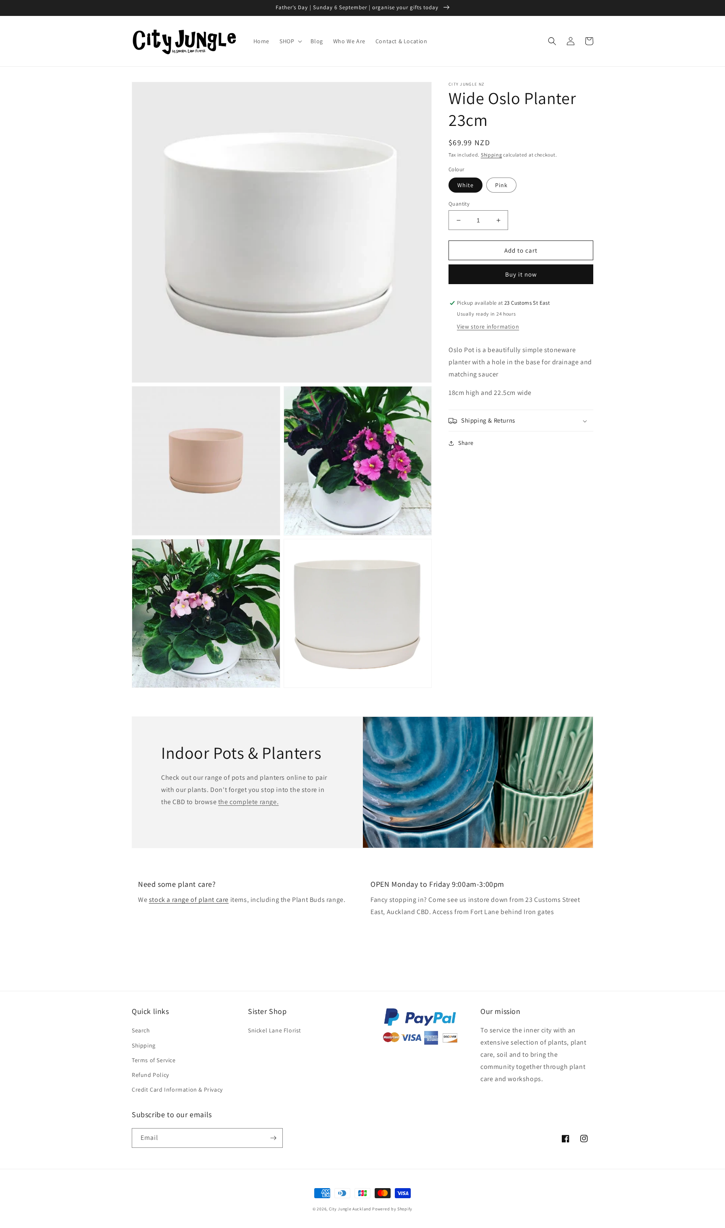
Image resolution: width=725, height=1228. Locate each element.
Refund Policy (150, 1075)
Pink (501, 185)
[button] (289, 41)
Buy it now (521, 275)
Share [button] (466, 443)
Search (141, 1030)
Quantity (459, 203)
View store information (488, 327)
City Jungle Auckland (350, 1209)
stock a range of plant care (189, 899)
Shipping (491, 155)
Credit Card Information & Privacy (177, 1089)
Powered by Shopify (392, 1209)
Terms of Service (154, 1060)
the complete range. (248, 801)
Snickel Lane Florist (274, 1030)
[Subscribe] (273, 1138)
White (465, 185)
